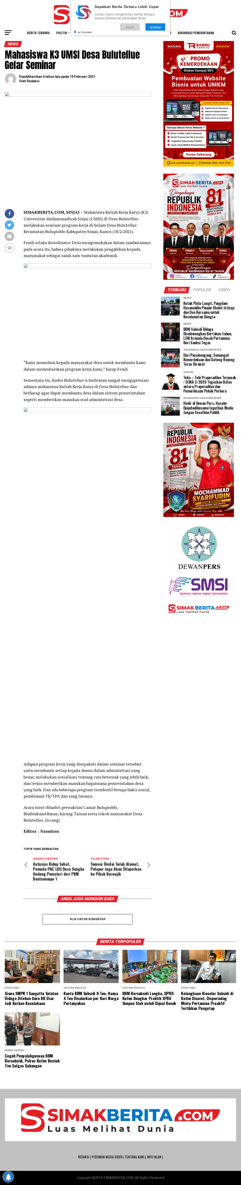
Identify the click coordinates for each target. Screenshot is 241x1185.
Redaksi (33, 81)
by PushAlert (85, 32)
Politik (61, 32)
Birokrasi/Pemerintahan (196, 32)
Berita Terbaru (38, 32)
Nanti (130, 27)
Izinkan (155, 27)
